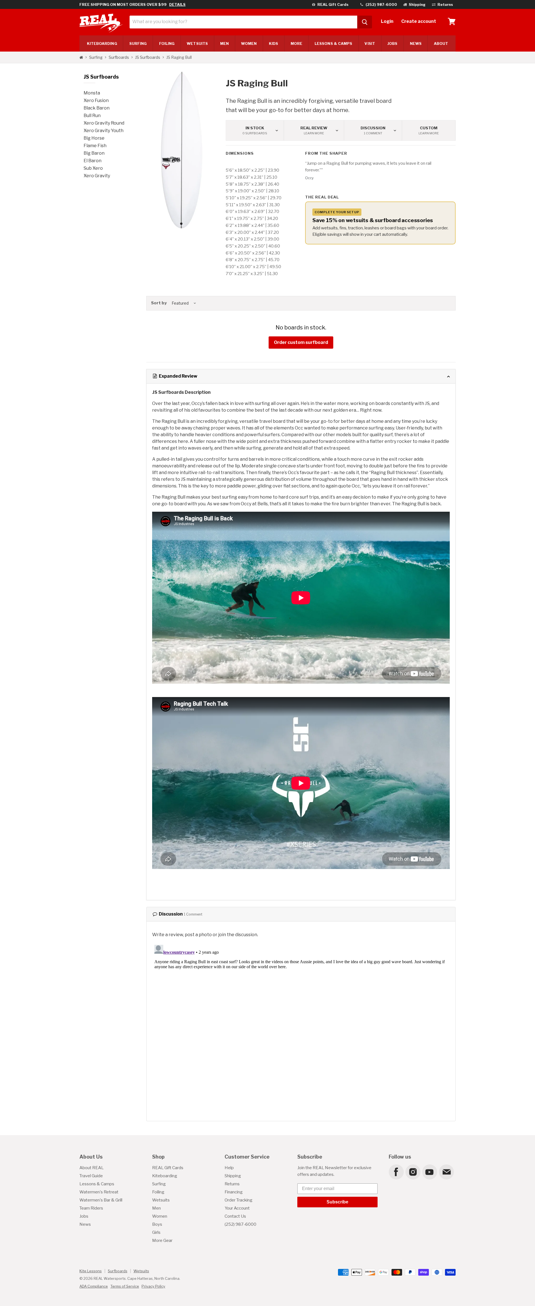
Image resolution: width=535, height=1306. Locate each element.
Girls (156, 1232)
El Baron (92, 160)
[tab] (301, 376)
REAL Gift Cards (167, 1167)
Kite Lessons (90, 1271)
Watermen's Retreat (98, 1192)
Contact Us (235, 1216)
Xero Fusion (96, 100)
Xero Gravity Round (104, 123)
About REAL (91, 1167)
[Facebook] (396, 1171)
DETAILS (177, 4)
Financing (234, 1192)
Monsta (92, 93)
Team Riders (91, 1208)
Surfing (96, 57)
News (416, 43)
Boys (157, 1224)
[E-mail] (446, 1171)
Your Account (237, 1208)
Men (224, 43)
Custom (429, 130)
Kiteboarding (164, 1175)
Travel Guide (91, 1175)
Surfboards (119, 57)
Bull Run (92, 115)
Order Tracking (238, 1200)
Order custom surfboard (301, 342)
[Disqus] (301, 1012)
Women (248, 43)
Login (387, 21)
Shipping (233, 1175)
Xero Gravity (97, 175)
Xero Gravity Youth (103, 130)
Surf (138, 43)
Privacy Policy (153, 1286)
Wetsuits (197, 43)
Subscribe (337, 1202)
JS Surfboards (147, 57)
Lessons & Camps (333, 43)
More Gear (162, 1240)
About (441, 43)
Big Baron (94, 153)
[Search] (364, 22)
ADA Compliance (93, 1286)
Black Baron (97, 108)
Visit (369, 43)
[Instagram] (412, 1171)
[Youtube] (429, 1171)
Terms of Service (124, 1286)
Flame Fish (95, 145)
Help (229, 1167)
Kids (273, 43)
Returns (232, 1183)
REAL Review (313, 130)
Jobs (392, 43)
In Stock (254, 130)
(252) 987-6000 (240, 1224)
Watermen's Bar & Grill (100, 1200)
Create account (418, 21)
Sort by (159, 303)
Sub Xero (93, 168)
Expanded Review (177, 376)
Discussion (373, 130)
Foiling (167, 43)
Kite (102, 43)
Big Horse (94, 138)
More (296, 43)
